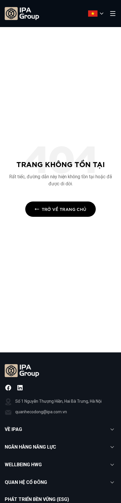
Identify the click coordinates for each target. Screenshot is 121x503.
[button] (60, 429)
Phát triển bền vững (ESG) (37, 499)
